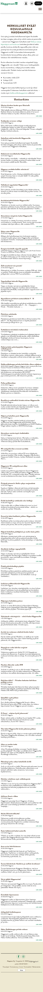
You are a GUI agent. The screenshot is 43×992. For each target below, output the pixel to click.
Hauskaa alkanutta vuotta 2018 (12, 665)
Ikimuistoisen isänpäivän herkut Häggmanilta (16, 216)
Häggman (9, 3)
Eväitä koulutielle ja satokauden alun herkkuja (17, 500)
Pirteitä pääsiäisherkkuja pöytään (12, 566)
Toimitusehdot (27, 967)
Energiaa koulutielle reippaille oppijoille (14, 248)
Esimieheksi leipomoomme (10, 894)
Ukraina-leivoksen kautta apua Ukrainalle (15, 105)
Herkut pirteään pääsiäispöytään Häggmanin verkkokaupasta (16, 348)
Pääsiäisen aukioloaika (9, 314)
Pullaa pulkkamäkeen (8, 383)
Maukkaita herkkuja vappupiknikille (13, 549)
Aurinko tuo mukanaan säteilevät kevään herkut (17, 632)
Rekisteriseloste (36, 967)
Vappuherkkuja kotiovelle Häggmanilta (14, 281)
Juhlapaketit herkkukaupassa (11, 912)
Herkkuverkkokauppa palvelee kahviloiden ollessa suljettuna (21, 364)
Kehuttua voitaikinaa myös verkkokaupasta (15, 779)
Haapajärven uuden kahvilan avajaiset (14, 647)
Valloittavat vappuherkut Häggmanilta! (14, 185)
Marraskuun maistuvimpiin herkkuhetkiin (15, 433)
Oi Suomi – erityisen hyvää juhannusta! (14, 713)
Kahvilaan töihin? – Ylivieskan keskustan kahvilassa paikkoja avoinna (18, 681)
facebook (18, 956)
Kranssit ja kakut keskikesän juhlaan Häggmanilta (18, 516)
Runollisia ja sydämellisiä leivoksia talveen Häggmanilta (20, 400)
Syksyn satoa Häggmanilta (10, 231)
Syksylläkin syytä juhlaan (9, 697)
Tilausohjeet (6, 967)
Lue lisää (39, 116)
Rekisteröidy (27, 11)
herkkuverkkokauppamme (18, 93)
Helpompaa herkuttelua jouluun (12, 601)
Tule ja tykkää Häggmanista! (11, 879)
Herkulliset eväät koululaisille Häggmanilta (16, 138)
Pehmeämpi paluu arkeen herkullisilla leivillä (16, 761)
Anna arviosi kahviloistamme (11, 846)
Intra (21, 970)
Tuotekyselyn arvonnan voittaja (11, 121)
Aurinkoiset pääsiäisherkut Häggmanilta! (15, 200)
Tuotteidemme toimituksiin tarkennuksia (14, 329)
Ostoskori (32, 3)
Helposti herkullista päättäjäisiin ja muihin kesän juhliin (20, 531)
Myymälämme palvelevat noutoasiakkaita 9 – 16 (17, 298)
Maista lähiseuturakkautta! (10, 813)
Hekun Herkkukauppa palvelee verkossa (14, 929)
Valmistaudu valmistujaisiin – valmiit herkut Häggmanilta (21, 616)
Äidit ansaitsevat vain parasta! (11, 265)
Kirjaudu (27, 3)
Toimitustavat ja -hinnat (16, 967)
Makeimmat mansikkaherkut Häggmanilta (15, 153)
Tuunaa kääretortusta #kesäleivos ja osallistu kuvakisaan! (20, 863)
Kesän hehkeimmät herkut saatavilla (13, 831)
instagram (23, 956)
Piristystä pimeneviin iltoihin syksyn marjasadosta (18, 483)
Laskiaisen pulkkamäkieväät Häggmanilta (15, 583)
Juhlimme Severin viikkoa (9, 796)
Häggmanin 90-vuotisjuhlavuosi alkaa (14, 466)
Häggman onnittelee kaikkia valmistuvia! (15, 169)
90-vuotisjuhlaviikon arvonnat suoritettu (14, 448)
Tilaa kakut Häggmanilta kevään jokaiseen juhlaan (18, 728)
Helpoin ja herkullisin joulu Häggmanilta (15, 416)
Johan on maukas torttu (9, 744)
